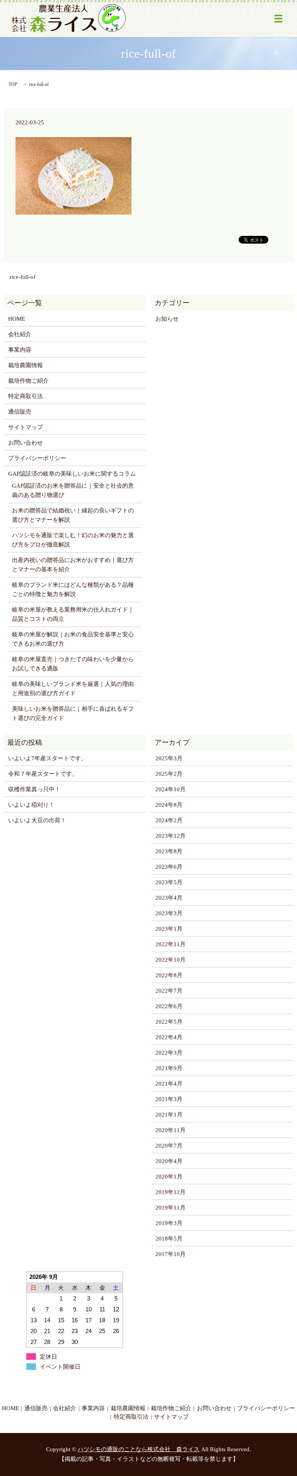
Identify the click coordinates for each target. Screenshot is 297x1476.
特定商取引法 (25, 396)
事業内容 (19, 350)
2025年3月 (169, 758)
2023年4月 (169, 898)
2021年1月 (169, 1115)
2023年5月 (169, 882)
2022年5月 (169, 1022)
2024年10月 (170, 789)
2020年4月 (169, 1161)
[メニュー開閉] (278, 18)
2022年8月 (169, 975)
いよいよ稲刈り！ (31, 805)
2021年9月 (169, 1068)
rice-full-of (23, 277)
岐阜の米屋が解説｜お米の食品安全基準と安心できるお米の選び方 (73, 639)
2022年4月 (169, 1037)
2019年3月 (169, 1223)
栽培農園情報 (25, 365)
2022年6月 (169, 1006)
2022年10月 (170, 960)
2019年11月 (170, 1208)
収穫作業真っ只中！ (34, 789)
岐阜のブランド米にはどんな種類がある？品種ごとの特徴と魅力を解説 (73, 589)
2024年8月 (169, 805)
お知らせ (167, 319)
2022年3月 (169, 1053)
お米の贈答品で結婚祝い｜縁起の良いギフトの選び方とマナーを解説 (73, 515)
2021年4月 (169, 1084)
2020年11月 (170, 1130)
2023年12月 (170, 836)
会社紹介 (19, 334)
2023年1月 (169, 929)
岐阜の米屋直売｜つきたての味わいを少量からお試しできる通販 (73, 664)
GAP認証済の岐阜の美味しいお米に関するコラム (72, 474)
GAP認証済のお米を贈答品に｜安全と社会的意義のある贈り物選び (73, 490)
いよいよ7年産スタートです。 (47, 758)
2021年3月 (169, 1099)
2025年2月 (169, 774)
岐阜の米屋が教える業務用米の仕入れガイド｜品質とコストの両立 (73, 614)
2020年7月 (169, 1146)
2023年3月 (169, 913)
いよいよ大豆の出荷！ (37, 820)
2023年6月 (169, 867)
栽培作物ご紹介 (28, 381)
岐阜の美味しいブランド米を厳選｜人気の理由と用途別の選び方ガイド (73, 688)
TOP (13, 84)
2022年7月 (169, 991)
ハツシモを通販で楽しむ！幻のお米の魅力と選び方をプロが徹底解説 (73, 540)
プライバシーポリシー (37, 458)
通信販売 (19, 412)
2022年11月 (170, 944)
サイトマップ (25, 427)
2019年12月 (170, 1192)
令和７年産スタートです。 (43, 774)
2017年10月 (170, 1254)
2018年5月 (169, 1238)
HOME (16, 319)
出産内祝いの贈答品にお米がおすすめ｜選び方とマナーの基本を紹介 (73, 564)
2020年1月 (169, 1177)
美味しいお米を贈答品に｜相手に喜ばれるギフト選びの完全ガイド (73, 713)
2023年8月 (169, 851)
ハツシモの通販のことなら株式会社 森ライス (139, 1449)
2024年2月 (169, 820)
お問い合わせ (25, 443)
